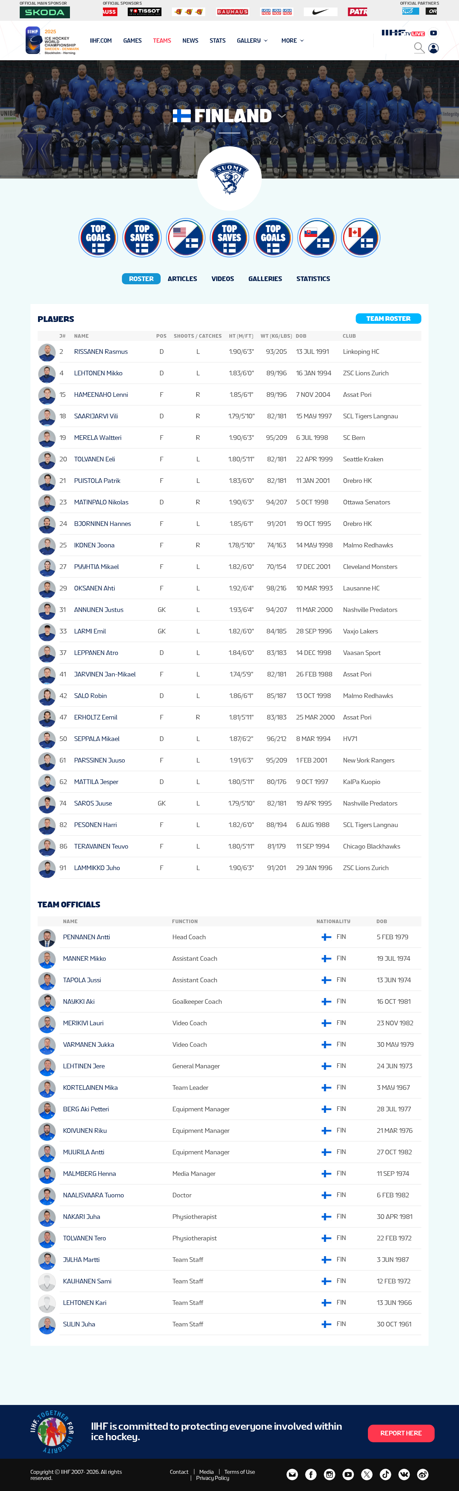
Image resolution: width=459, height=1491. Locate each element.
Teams (162, 41)
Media (206, 1472)
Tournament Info (115, 41)
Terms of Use (239, 1472)
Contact (179, 1472)
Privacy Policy (212, 1478)
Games (132, 41)
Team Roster (388, 318)
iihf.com (101, 41)
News (190, 41)
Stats (218, 41)
